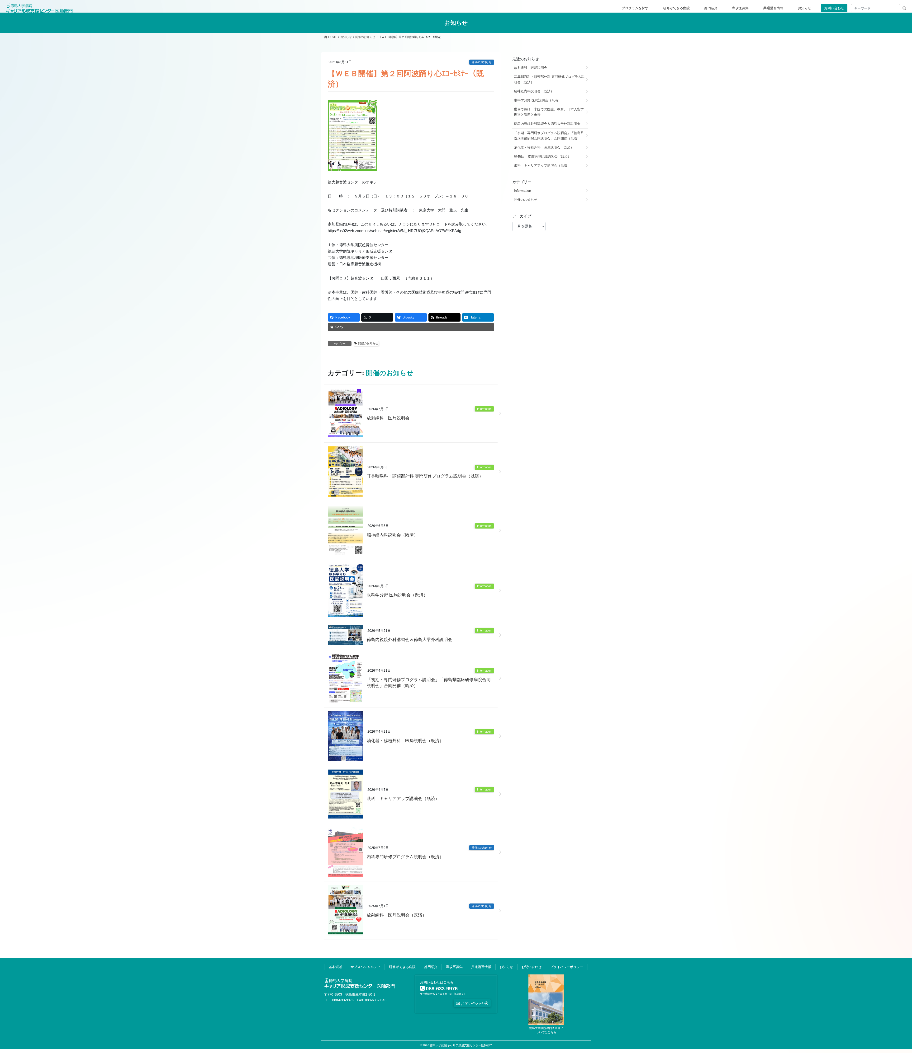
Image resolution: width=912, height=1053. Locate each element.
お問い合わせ (834, 8)
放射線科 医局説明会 (388, 418)
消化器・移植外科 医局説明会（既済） (405, 740)
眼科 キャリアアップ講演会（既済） (403, 798)
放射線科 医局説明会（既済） (397, 915)
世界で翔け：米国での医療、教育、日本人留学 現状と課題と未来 (550, 112)
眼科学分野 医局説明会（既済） (397, 595)
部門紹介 (430, 967)
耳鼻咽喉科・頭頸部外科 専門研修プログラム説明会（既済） (425, 476)
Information (484, 409)
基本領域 (335, 967)
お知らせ (506, 967)
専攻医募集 (454, 967)
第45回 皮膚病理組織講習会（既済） (542, 156)
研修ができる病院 (402, 967)
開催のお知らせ (482, 62)
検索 (904, 8)
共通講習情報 (481, 967)
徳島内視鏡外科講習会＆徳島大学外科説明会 (409, 639)
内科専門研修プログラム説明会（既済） (405, 856)
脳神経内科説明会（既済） (392, 535)
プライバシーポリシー (566, 967)
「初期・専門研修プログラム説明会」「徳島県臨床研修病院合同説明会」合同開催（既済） (429, 682)
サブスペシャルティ (365, 967)
